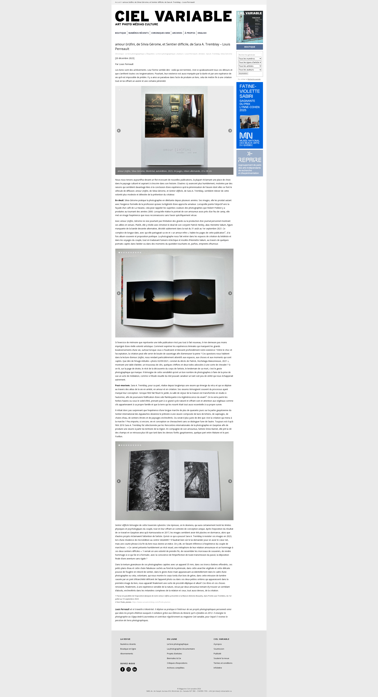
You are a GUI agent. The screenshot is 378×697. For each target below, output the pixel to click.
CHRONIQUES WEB (160, 32)
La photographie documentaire (181, 648)
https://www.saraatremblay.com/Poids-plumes (151, 602)
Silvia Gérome (226, 54)
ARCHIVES (177, 32)
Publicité (217, 653)
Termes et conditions (223, 663)
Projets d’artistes (174, 653)
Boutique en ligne (128, 648)
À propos (218, 644)
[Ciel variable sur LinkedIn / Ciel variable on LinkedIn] (134, 670)
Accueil (118, 2)
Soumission (219, 648)
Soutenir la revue (221, 658)
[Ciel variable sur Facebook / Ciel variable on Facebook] (122, 670)
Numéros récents (128, 644)
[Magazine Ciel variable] (174, 26)
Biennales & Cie (174, 658)
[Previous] (144, 130)
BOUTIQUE (120, 32)
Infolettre (218, 667)
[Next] (203, 130)
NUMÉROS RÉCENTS (138, 32)
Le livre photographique (135, 54)
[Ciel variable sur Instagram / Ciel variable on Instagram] (128, 670)
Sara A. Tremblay (213, 54)
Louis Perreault (191, 54)
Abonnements (126, 653)
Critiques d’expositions (177, 663)
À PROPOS (190, 32)
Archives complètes (175, 667)
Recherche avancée (254, 79)
